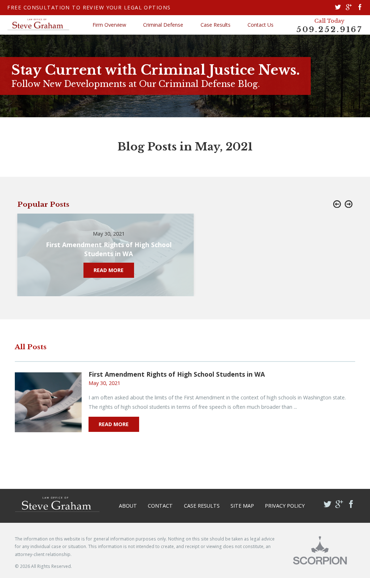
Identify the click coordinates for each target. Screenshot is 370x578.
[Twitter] (338, 7)
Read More (114, 424)
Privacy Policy (285, 505)
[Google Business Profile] (349, 7)
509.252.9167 (329, 30)
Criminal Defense (163, 24)
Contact (160, 505)
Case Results (216, 24)
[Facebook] (360, 7)
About (128, 505)
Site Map (242, 505)
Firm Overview (109, 24)
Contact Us (261, 24)
